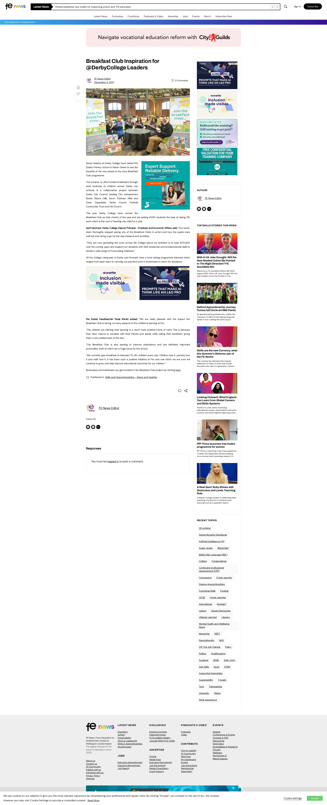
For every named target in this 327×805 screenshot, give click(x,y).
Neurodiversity (206, 640)
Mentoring (204, 633)
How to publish (188, 750)
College (203, 561)
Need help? (186, 771)
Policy (228, 646)
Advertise (173, 16)
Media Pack (155, 759)
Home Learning (218, 597)
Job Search (123, 768)
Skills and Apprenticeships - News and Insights (131, 377)
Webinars (217, 752)
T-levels (222, 679)
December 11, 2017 (104, 82)
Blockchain (223, 548)
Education (123, 731)
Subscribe (312, 6)
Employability (124, 737)
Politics (202, 653)
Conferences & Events (224, 734)
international (205, 604)
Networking (218, 740)
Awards (216, 731)
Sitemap (90, 778)
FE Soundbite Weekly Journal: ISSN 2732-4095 (162, 739)
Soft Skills (204, 666)
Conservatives (219, 561)
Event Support (156, 771)
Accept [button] (314, 798)
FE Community (93, 766)
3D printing (205, 528)
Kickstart (221, 604)
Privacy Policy (93, 775)
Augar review (206, 548)
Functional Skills (207, 590)
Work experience (208, 699)
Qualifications (218, 653)
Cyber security (224, 577)
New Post (186, 756)
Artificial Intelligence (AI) (211, 541)
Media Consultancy (159, 768)
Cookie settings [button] (293, 798)
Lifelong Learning (208, 617)
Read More (93, 800)
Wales (217, 693)
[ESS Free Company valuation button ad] (217, 161)
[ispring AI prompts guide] (164, 298)
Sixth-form (229, 660)
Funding (224, 590)
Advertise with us (95, 772)
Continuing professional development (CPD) (211, 569)
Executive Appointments (130, 762)
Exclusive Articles (158, 731)
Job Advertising (157, 765)
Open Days (218, 743)
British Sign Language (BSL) (213, 554)
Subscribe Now (223, 16)
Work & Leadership (127, 740)
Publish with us (93, 769)
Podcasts (186, 731)
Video (184, 734)
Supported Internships (211, 673)
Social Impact (124, 746)
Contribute (133, 16)
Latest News (100, 16)
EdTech (121, 734)
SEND (216, 660)
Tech (201, 686)
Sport (216, 666)
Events (196, 16)
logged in (113, 461)
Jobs (185, 16)
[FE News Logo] (15, 6)
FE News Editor (102, 78)
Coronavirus (205, 577)
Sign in (297, 6)
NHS (221, 640)
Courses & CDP (220, 737)
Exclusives (117, 16)
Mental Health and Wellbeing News (214, 625)
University (204, 693)
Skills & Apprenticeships (130, 743)
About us (90, 760)
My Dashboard (188, 759)
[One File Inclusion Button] (111, 298)
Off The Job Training (209, 646)
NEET (217, 633)
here (178, 370)
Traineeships (215, 686)
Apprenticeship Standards (213, 534)
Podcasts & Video (153, 16)
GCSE (202, 597)
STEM (227, 666)
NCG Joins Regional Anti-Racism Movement (79, 6)
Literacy (226, 617)
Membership (187, 768)
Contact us (91, 763)
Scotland (203, 660)
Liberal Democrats (221, 610)
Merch (207, 16)
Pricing (152, 756)
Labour (202, 610)
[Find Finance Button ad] (217, 132)
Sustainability (206, 679)
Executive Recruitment (129, 765)
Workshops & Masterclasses (220, 757)
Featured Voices (157, 734)
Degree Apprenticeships (212, 584)
